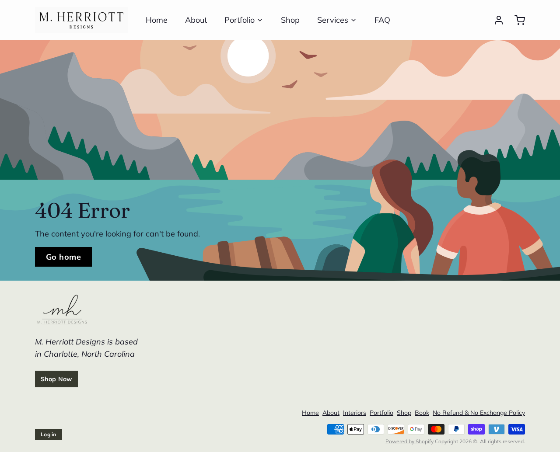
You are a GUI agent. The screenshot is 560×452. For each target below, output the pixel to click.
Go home (63, 257)
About (196, 20)
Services (332, 20)
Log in (48, 434)
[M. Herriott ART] (81, 20)
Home (157, 20)
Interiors (354, 413)
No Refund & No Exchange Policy (479, 413)
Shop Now (56, 379)
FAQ (382, 20)
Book (422, 413)
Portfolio (239, 20)
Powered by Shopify (409, 441)
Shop (290, 20)
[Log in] (495, 20)
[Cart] (516, 20)
